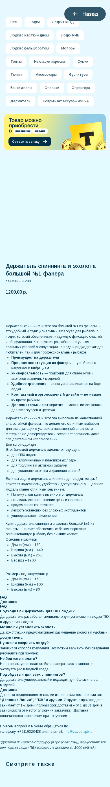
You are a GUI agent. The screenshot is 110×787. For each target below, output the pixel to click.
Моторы (68, 48)
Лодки (34, 21)
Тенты (16, 61)
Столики (52, 87)
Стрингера (81, 87)
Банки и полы (21, 87)
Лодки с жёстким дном (29, 35)
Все (13, 21)
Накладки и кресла (49, 61)
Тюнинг (16, 74)
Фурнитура (78, 74)
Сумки (83, 61)
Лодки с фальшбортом (29, 48)
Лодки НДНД (63, 21)
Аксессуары (46, 74)
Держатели (20, 101)
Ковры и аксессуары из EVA (66, 101)
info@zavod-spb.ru (78, 732)
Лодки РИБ (70, 35)
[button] (29, 141)
